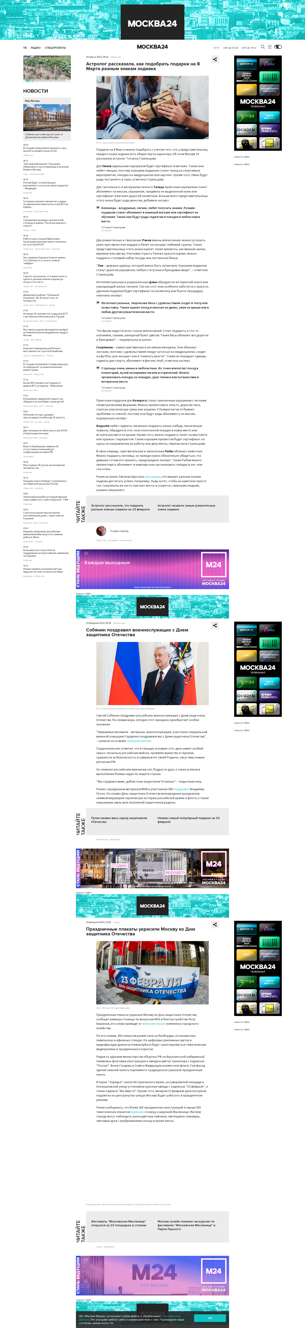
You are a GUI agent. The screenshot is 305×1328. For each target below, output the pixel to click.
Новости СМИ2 (83, 593)
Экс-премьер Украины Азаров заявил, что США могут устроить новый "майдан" (44, 260)
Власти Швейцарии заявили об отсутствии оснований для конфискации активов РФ (40, 449)
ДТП (41, 321)
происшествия (37, 174)
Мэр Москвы (32, 101)
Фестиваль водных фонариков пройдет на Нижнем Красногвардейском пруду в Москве (45, 332)
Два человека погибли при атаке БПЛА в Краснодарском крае (45, 432)
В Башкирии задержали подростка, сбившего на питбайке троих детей (43, 400)
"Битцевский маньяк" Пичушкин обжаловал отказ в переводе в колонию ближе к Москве (46, 166)
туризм (38, 542)
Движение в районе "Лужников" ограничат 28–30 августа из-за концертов (41, 297)
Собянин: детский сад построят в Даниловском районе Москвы (44, 136)
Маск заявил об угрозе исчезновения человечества (44, 466)
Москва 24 (152, 46)
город (26, 230)
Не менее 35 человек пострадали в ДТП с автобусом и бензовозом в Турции (45, 315)
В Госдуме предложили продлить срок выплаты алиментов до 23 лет (45, 149)
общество (28, 155)
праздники (113, 540)
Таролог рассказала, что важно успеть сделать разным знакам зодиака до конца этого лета (45, 279)
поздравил (181, 789)
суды (25, 174)
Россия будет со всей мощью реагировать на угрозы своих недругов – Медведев (45, 185)
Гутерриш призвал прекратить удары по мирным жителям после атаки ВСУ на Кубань (45, 204)
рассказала (152, 477)
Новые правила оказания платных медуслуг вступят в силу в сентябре (43, 570)
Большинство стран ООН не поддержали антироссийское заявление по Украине (46, 553)
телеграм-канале (138, 741)
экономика (28, 456)
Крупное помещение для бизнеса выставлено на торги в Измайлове (43, 350)
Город (116, 922)
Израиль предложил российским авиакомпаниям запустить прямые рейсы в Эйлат (43, 534)
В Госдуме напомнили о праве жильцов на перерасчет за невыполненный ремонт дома (45, 367)
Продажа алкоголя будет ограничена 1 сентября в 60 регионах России (45, 482)
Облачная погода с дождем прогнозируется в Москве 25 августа (44, 416)
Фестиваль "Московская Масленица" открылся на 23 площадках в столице (118, 1223)
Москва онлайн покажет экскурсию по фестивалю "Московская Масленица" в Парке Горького (186, 1225)
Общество (115, 57)
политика (27, 193)
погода (38, 422)
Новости (35, 91)
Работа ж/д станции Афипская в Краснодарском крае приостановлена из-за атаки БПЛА (44, 241)
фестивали (36, 340)
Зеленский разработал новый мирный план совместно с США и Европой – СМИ (45, 498)
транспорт (28, 249)
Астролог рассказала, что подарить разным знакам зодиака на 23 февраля (120, 507)
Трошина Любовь (119, 531)
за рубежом (51, 321)
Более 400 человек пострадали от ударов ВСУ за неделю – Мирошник (43, 384)
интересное (41, 286)
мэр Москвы (102, 839)
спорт (34, 230)
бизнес (50, 356)
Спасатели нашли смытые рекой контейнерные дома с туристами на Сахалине (43, 515)
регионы (55, 249)
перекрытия (41, 305)
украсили (137, 1112)
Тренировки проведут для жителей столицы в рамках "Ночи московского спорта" (44, 223)
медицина (28, 576)
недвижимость (38, 356)
